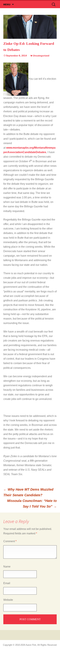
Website (8, 599)
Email (6, 583)
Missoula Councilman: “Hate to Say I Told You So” (32, 503)
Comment (9, 541)
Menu (6, 4)
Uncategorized (41, 55)
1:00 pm (26, 197)
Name (6, 566)
